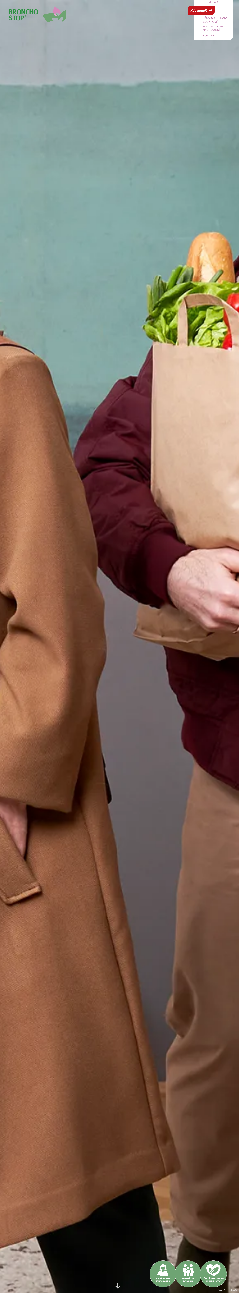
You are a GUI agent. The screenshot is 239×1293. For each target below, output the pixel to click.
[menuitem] (217, 28)
